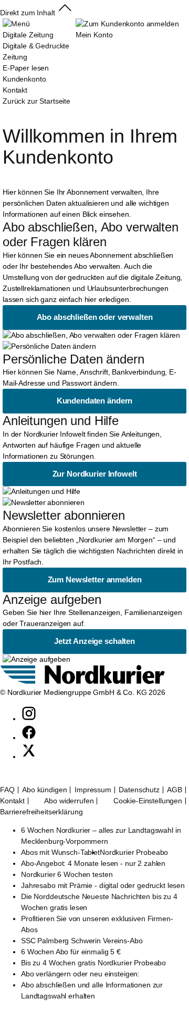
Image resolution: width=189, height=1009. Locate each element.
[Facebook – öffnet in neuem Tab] (29, 737)
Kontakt (12, 801)
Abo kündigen (44, 789)
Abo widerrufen (68, 801)
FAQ (7, 789)
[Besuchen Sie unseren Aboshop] (82, 681)
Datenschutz (139, 789)
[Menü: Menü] (16, 23)
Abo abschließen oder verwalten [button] (95, 316)
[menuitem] (39, 57)
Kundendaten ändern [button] (94, 400)
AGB (174, 789)
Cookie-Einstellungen (147, 801)
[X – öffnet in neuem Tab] (29, 756)
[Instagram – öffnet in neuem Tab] (29, 718)
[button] (64, 12)
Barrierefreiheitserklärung (41, 812)
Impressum (93, 789)
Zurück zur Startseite (36, 101)
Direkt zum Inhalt (27, 12)
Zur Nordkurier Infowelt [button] (94, 473)
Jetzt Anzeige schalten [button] (94, 641)
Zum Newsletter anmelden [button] (95, 579)
